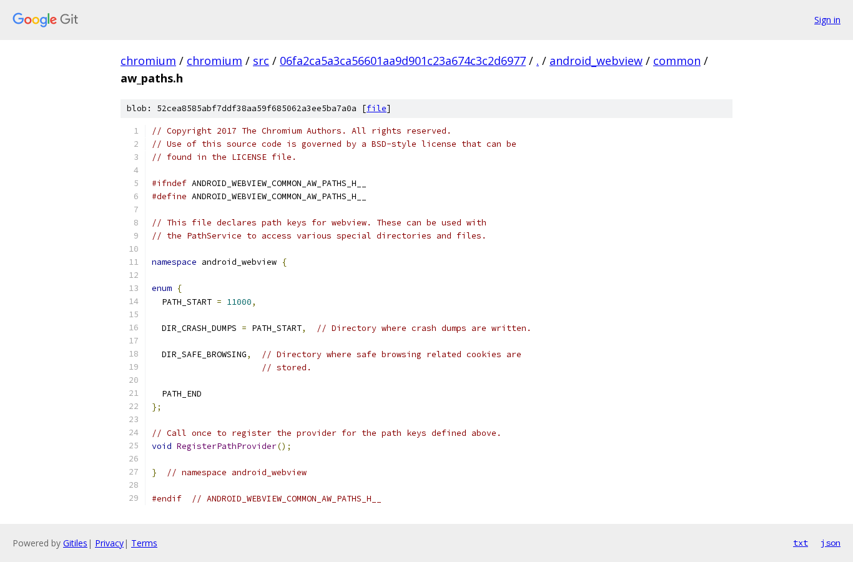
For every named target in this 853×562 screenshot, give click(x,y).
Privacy (109, 543)
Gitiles (75, 543)
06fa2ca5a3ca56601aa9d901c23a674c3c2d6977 (403, 60)
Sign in (827, 20)
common (677, 60)
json (831, 542)
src (261, 60)
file (377, 108)
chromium (148, 60)
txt (800, 542)
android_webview (596, 60)
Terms (144, 543)
